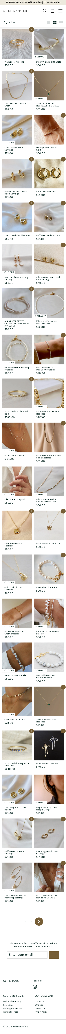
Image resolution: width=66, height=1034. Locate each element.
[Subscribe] (54, 955)
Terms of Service (10, 1012)
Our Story (39, 1001)
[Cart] (52, 10)
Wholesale (40, 1005)
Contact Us (8, 1005)
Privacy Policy (41, 1012)
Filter (12, 22)
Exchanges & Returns (12, 1008)
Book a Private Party (12, 1001)
